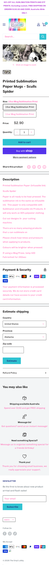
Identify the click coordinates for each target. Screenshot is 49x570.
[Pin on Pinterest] (34, 167)
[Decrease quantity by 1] (17, 132)
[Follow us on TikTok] (15, 533)
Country (7, 318)
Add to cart (24, 142)
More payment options (24, 157)
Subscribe (12, 506)
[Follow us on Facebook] (5, 533)
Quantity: (7, 132)
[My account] (38, 24)
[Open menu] (4, 25)
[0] (44, 24)
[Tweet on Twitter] (39, 167)
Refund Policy (10, 373)
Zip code (7, 343)
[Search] (42, 37)
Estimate (12, 360)
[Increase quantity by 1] (31, 132)
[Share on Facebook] (29, 167)
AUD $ (6, 520)
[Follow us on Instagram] (10, 533)
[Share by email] (44, 167)
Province (7, 331)
